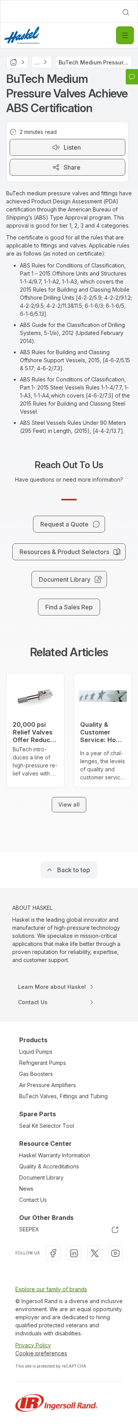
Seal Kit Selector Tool (46, 1125)
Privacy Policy (33, 1345)
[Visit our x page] (94, 1253)
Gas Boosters (36, 1074)
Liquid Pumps (36, 1051)
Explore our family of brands (51, 1289)
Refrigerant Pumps (42, 1062)
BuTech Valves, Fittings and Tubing (63, 1096)
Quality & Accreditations (49, 1166)
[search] (126, 12)
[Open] (125, 35)
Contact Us (33, 1199)
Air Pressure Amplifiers (47, 1085)
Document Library (41, 1177)
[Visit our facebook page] (53, 1253)
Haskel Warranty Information (54, 1155)
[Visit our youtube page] (115, 1253)
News (26, 1188)
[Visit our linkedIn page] (74, 1253)
